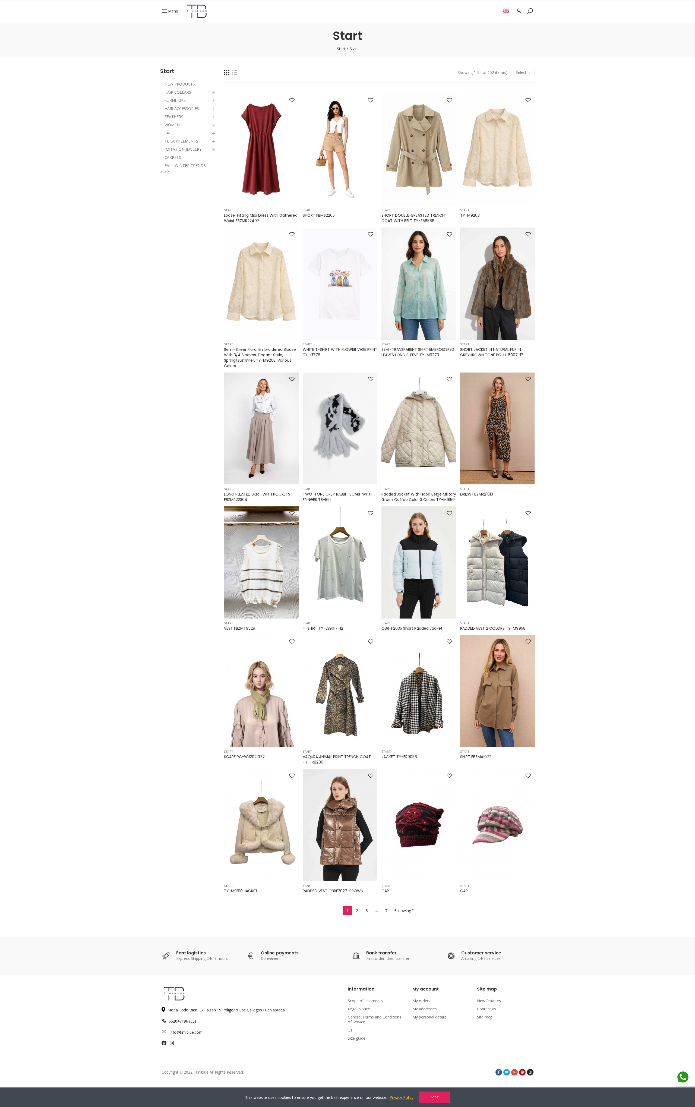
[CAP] (418, 825)
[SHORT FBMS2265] (340, 150)
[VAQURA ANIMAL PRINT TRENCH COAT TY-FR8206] (340, 691)
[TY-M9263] (497, 150)
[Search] (529, 11)
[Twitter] (506, 1072)
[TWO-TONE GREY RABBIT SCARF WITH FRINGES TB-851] (340, 429)
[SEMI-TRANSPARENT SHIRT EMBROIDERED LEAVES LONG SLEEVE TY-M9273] (418, 284)
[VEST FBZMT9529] (261, 562)
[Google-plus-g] (514, 1072)
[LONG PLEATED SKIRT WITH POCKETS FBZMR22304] (261, 429)
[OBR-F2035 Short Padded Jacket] (418, 562)
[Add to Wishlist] (292, 100)
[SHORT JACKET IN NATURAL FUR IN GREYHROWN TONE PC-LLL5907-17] (497, 284)
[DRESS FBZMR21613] (497, 429)
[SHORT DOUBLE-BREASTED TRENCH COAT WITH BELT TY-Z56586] (418, 150)
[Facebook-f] (498, 1072)
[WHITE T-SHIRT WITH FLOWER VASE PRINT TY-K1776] (340, 284)
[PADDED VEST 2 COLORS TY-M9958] (497, 562)
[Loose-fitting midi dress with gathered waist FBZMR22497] (261, 150)
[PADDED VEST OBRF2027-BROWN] (340, 825)
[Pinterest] (522, 1072)
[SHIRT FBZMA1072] (497, 691)
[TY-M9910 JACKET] (261, 825)
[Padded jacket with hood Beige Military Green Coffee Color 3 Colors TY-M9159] (418, 429)
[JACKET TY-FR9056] (418, 691)
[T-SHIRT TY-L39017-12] (340, 562)
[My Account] (518, 11)
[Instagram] (530, 1072)
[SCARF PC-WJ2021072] (261, 691)
